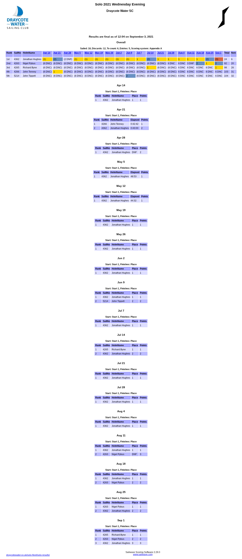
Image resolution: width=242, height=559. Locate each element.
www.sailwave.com (143, 554)
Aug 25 (209, 53)
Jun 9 (129, 53)
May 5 (77, 53)
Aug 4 (181, 53)
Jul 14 (150, 53)
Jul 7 (139, 53)
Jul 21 (160, 53)
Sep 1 (218, 53)
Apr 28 (67, 53)
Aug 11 (191, 53)
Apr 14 (46, 53)
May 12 (88, 53)
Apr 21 (57, 53)
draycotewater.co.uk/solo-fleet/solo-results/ (28, 555)
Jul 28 (171, 53)
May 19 (99, 53)
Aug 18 (200, 53)
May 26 (109, 53)
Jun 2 (119, 53)
